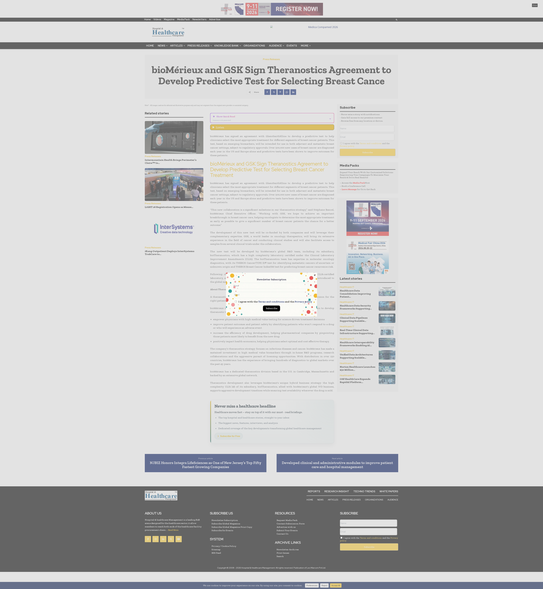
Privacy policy (303, 301)
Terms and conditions (271, 301)
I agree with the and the (275, 301)
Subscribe (271, 308)
